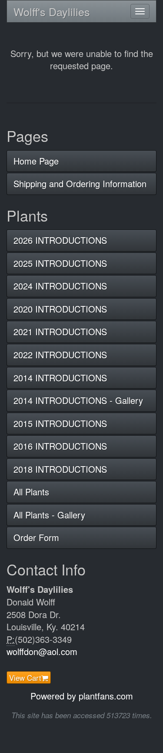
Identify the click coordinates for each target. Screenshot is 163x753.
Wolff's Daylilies (51, 11)
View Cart (25, 677)
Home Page (36, 161)
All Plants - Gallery (49, 514)
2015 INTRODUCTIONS (60, 423)
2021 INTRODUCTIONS (60, 331)
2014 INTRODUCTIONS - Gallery (78, 400)
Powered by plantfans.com (81, 695)
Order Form (36, 537)
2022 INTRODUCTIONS (60, 354)
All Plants (31, 491)
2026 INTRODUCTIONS (60, 240)
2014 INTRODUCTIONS (60, 377)
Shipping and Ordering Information (79, 183)
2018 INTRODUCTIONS (60, 469)
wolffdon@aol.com (42, 651)
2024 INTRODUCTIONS (60, 285)
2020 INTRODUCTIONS (60, 309)
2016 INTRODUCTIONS (60, 446)
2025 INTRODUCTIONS (60, 263)
